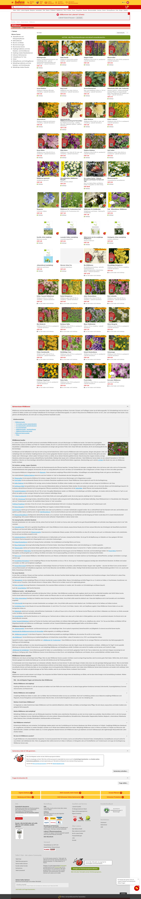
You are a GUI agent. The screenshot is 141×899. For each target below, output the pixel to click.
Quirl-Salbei (18, 480)
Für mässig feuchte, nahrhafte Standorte (26, 425)
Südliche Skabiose (29, 475)
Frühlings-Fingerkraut (18, 504)
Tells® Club (18, 859)
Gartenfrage (58, 867)
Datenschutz (104, 824)
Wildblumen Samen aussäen (22, 433)
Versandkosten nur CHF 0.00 (51, 845)
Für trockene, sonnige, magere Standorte (26, 424)
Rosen (73, 10)
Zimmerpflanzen (111, 10)
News (14, 10)
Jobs (73, 838)
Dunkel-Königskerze (20, 491)
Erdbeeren (53, 10)
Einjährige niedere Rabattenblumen (23, 53)
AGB (102, 827)
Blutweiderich (18, 580)
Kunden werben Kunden (22, 866)
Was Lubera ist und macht (78, 831)
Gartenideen (39, 10)
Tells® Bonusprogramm (22, 861)
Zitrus (65, 10)
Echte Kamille (18, 603)
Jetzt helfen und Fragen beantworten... (26, 889)
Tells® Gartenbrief (20, 870)
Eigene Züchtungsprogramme (79, 811)
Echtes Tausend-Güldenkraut (20, 621)
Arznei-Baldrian (21, 588)
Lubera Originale (25, 10)
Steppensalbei (19, 548)
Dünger (121, 10)
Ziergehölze (79, 10)
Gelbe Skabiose (19, 483)
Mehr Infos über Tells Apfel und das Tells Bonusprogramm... (86, 872)
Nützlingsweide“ (19, 628)
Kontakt (74, 840)
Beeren (48, 10)
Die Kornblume (16, 510)
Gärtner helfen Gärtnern (22, 863)
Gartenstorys (19, 868)
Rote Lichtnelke (19, 585)
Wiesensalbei (18, 478)
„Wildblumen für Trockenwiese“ (52, 640)
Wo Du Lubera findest (77, 833)
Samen (104, 10)
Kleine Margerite (19, 507)
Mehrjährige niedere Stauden (21, 67)
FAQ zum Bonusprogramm (39, 763)
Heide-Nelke (78, 488)
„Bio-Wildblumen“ (17, 637)
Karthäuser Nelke (19, 486)
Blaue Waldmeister (20, 545)
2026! (18, 10)
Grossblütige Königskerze (22, 561)
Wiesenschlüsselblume (21, 515)
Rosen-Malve (112, 551)
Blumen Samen (24, 22)
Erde (117, 10)
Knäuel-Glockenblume (21, 542)
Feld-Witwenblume (45, 512)
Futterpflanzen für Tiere (19, 57)
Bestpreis (32, 10)
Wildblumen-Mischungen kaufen (24, 431)
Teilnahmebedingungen (58, 763)
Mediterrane (60, 10)
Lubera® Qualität (76, 806)
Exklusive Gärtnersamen (20, 55)
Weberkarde (18, 611)
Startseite (13, 22)
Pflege (17, 435)
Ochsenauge (21, 499)
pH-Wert (100, 460)
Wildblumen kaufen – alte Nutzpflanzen (26, 429)
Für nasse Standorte (21, 427)
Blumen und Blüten (18, 42)
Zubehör (126, 10)
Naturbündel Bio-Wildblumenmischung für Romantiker (27, 631)
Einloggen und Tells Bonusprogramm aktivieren (85, 868)
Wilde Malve (27, 551)
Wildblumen (32, 22)
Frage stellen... (123, 783)
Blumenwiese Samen (19, 47)
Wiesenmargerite (36, 532)
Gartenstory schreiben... (121, 771)
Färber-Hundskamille (20, 496)
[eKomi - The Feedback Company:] (107, 810)
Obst (44, 10)
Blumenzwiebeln (92, 10)
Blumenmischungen (18, 45)
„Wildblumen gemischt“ (21, 634)
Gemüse (99, 10)
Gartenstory (63, 865)
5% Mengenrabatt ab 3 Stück (79, 809)
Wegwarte (43, 472)
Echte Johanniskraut (21, 598)
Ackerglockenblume (20, 537)
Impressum (103, 822)
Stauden (85, 10)
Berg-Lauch (18, 556)
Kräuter (69, 10)
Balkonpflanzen (17, 40)
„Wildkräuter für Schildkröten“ (20, 650)
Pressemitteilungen (77, 835)
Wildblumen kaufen (20, 422)
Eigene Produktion (76, 813)
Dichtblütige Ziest (20, 606)
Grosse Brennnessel (20, 566)
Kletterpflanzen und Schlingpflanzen (23, 61)
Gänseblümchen (19, 527)
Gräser (14, 59)
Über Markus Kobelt (77, 828)
